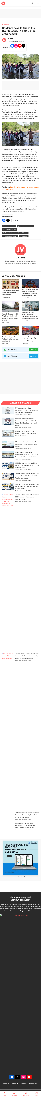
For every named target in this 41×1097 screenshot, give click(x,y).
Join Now (33, 350)
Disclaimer (23, 1083)
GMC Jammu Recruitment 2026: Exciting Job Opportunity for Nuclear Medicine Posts (27, 465)
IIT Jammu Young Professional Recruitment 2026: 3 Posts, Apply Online (26, 444)
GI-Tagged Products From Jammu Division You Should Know (10, 292)
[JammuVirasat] (3, 3)
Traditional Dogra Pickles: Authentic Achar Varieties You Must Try (10, 339)
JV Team (13, 39)
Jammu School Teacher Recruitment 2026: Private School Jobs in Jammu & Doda (27, 497)
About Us (6, 1083)
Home (4, 1095)
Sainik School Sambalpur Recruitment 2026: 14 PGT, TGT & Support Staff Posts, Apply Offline (26, 455)
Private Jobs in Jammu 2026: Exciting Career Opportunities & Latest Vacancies (25, 434)
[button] (32, 3)
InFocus (7, 24)
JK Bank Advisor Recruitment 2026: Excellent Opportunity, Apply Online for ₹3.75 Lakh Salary (27, 815)
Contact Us (14, 1083)
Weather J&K (26, 1095)
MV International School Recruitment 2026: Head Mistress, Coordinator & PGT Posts (26, 410)
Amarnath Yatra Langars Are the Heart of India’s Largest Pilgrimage (29, 339)
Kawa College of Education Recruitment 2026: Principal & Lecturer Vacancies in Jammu (25, 825)
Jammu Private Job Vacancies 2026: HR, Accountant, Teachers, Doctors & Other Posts (27, 486)
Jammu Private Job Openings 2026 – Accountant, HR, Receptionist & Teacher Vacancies (27, 476)
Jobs (36, 1095)
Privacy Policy (33, 1083)
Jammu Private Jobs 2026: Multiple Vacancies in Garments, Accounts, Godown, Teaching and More (27, 656)
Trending (14, 1095)
